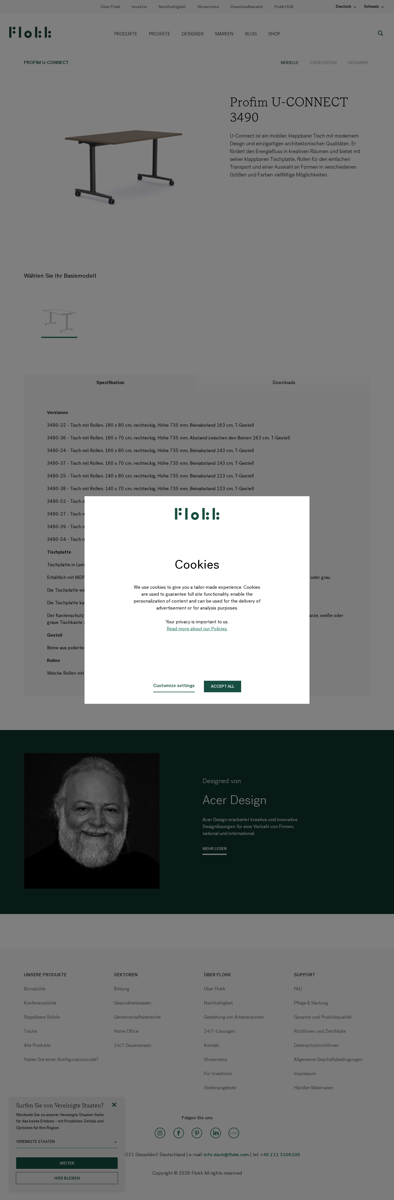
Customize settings (174, 686)
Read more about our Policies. (197, 629)
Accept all (222, 686)
